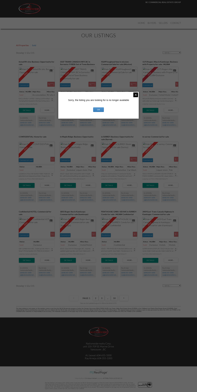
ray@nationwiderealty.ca (47, 125)
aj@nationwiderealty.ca (28, 125)
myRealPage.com (99, 373)
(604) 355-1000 (44, 123)
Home (141, 23)
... (107, 298)
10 (114, 298)
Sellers (163, 23)
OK (98, 109)
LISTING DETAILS (27, 110)
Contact (175, 23)
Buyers (152, 23)
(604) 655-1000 (25, 123)
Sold (34, 45)
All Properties (22, 45)
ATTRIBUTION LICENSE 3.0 (112, 378)
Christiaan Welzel (91, 378)
